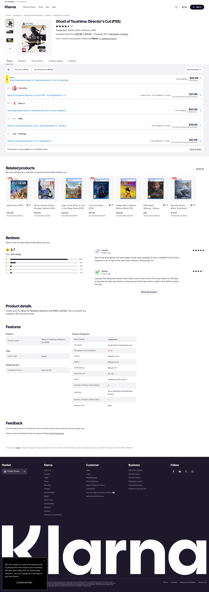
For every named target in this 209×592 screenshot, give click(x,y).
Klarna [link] (8, 15)
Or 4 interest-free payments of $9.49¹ (184, 96)
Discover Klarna (29, 7)
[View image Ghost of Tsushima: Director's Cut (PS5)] (10, 23)
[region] (24, 573)
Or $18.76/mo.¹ (193, 80)
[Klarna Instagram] (192, 471)
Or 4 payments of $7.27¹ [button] (15, 215)
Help (54, 7)
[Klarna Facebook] (173, 471)
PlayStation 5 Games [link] (61, 15)
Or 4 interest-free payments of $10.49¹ (184, 142)
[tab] (9, 60)
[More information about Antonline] (8, 88)
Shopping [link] (17, 15)
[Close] (44, 560)
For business (21, 2)
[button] (184, 7)
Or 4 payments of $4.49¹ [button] (97, 215)
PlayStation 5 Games (118, 34)
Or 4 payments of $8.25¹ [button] (151, 215)
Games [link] (48, 15)
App (47, 7)
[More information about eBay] (8, 118)
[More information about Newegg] (8, 133)
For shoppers (10, 2)
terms (18, 448)
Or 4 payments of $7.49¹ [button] (42, 215)
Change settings (24, 582)
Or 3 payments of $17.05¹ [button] (124, 215)
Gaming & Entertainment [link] (33, 15)
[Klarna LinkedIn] (180, 471)
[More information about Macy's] (8, 103)
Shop (41, 7)
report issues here (57, 433)
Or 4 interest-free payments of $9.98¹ (184, 127)
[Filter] (8, 69)
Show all (200, 168)
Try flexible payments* (108, 39)
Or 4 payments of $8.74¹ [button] (69, 215)
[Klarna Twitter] (186, 471)
